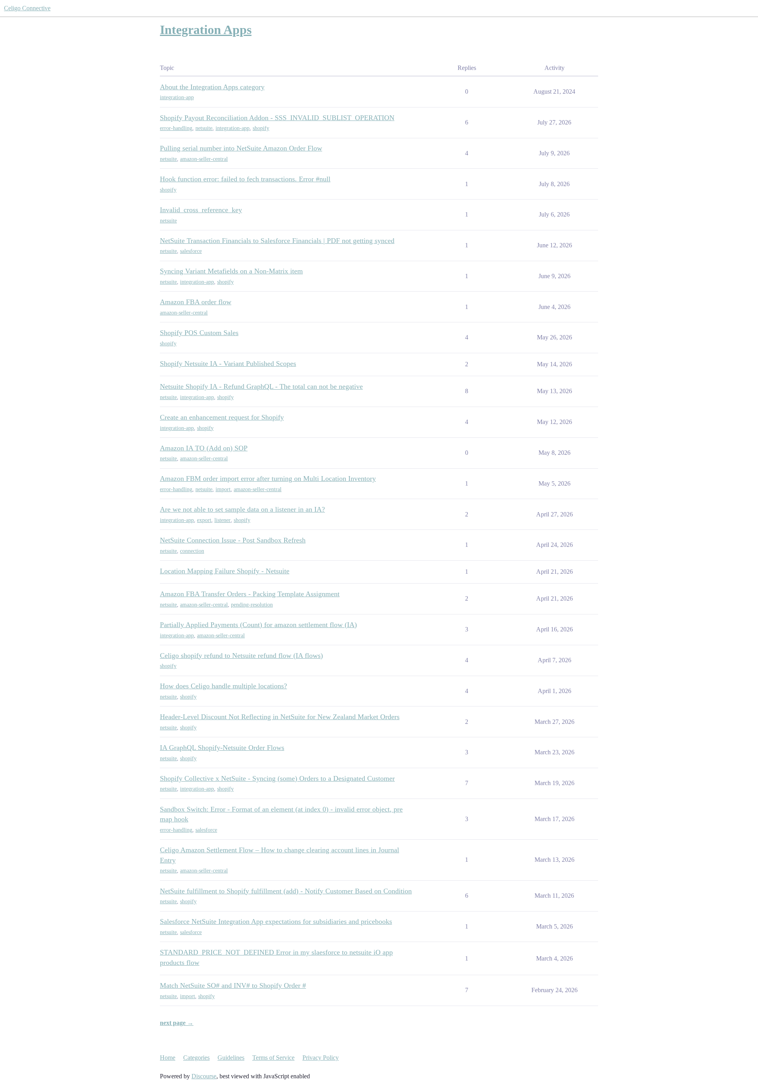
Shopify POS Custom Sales (199, 333)
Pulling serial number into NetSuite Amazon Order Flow (241, 148)
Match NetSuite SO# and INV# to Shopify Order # (233, 985)
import (223, 489)
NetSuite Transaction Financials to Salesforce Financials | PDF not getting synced (277, 241)
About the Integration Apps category (212, 87)
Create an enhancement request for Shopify (222, 417)
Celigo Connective (27, 8)
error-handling (176, 128)
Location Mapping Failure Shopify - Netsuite (224, 571)
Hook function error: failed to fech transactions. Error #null (245, 179)
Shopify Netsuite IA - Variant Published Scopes (228, 363)
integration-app (177, 97)
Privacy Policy (320, 1057)
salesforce (191, 251)
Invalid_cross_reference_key (201, 210)
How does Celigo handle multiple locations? (223, 686)
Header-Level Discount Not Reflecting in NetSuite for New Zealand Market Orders (280, 717)
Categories (196, 1057)
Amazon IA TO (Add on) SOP (204, 448)
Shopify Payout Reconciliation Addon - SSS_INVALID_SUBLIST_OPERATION (277, 118)
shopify (261, 128)
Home (167, 1057)
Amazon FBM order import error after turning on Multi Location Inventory (268, 478)
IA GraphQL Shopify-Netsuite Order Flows (222, 748)
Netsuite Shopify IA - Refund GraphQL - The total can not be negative (261, 386)
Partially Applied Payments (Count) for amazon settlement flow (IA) (258, 625)
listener (222, 520)
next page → (176, 1022)
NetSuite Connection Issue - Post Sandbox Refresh (233, 540)
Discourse (203, 1076)
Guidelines (231, 1057)
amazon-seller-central (204, 159)
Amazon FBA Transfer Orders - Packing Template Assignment (250, 594)
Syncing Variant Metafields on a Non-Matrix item (231, 271)
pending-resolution (252, 605)
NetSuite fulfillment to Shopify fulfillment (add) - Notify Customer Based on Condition (286, 891)
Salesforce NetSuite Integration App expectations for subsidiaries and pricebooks (276, 921)
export (204, 520)
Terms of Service (273, 1057)
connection (192, 551)
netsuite (203, 128)
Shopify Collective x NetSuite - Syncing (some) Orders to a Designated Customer (277, 778)
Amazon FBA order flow (195, 302)
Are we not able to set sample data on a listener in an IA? (242, 509)
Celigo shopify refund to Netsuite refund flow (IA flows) (241, 655)
